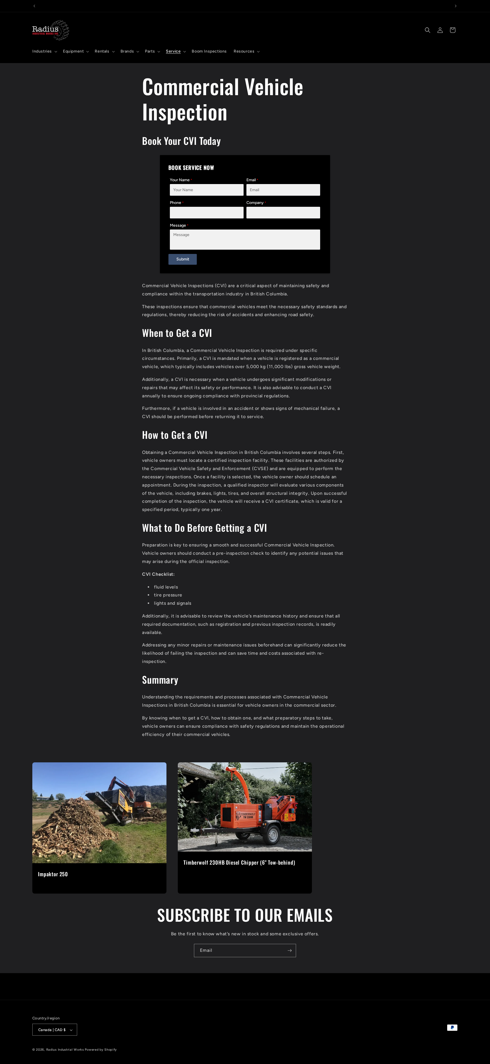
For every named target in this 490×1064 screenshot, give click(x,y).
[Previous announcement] (34, 6)
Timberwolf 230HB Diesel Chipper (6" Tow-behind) (239, 862)
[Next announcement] (455, 6)
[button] (44, 51)
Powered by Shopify (101, 1050)
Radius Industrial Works (65, 1050)
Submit (182, 259)
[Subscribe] (289, 950)
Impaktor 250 (53, 874)
